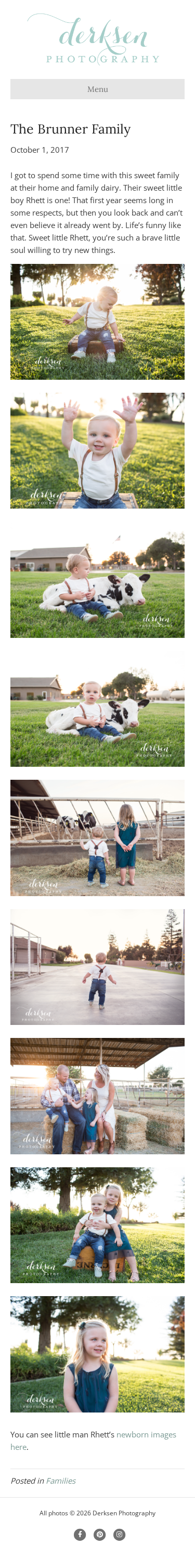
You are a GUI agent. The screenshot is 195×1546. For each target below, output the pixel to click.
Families (60, 1480)
